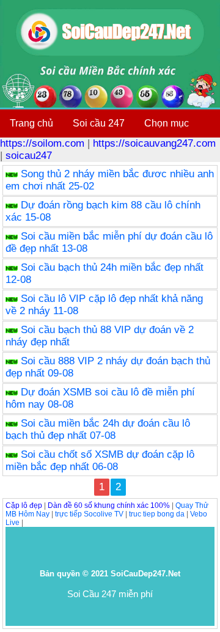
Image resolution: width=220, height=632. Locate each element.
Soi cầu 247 (99, 123)
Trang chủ (31, 123)
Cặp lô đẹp (24, 505)
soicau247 (29, 155)
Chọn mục (166, 123)
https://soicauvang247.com (154, 143)
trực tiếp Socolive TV (89, 514)
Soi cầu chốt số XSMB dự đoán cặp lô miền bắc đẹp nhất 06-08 (100, 460)
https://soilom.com (42, 143)
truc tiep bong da (157, 514)
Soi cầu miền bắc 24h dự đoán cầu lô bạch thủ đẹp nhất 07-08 (98, 429)
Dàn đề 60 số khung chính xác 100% (109, 505)
